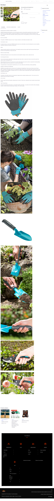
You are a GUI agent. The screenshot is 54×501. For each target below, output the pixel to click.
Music (44, 18)
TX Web (10, 469)
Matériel (44, 16)
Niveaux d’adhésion (43, 450)
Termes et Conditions (18, 496)
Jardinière (43, 32)
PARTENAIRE (5, 450)
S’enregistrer (51, 1)
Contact (48, 494)
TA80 (10, 471)
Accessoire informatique (46, 10)
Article (29, 450)
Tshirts (44, 25)
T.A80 (13, 473)
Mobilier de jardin (45, 15)
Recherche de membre (27, 460)
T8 (10, 481)
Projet (10, 475)
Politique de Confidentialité (5, 496)
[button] (18, 8)
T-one (10, 479)
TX (10, 468)
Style (22, 11)
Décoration (44, 11)
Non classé (44, 19)
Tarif (51, 494)
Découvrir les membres (39, 460)
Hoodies (44, 24)
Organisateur (5, 455)
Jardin (26, 23)
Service (45, 494)
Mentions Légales (12, 496)
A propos (42, 494)
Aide (50, 494)
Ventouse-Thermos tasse (46, 20)
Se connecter (45, 1)
